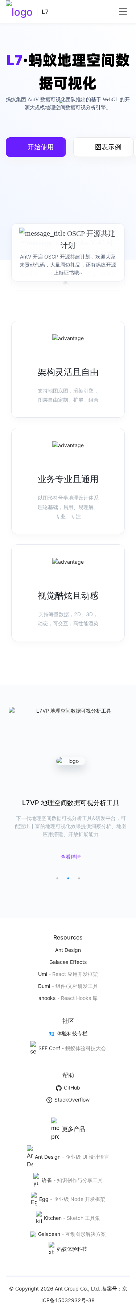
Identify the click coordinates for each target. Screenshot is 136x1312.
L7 (45, 11)
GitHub (72, 1087)
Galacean (49, 1234)
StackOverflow (72, 1099)
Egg (43, 1199)
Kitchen (53, 1218)
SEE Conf (49, 1048)
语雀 (46, 1180)
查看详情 (71, 857)
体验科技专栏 (72, 1033)
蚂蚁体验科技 (72, 1249)
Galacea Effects (68, 962)
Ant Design (68, 950)
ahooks (46, 998)
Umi (42, 974)
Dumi (44, 986)
